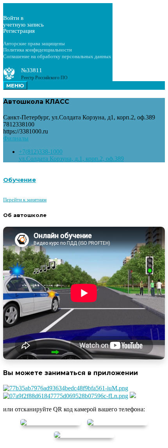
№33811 (31, 70)
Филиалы (16, 138)
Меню (15, 85)
